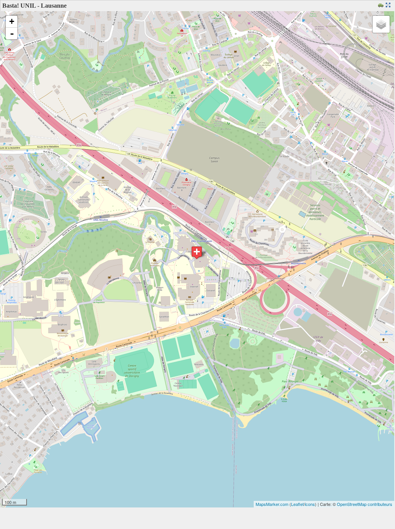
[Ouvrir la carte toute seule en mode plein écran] (389, 5)
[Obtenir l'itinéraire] (381, 5)
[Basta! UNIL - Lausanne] (197, 252)
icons (310, 504)
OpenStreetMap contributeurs (364, 504)
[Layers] (381, 24)
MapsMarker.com (272, 504)
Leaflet (297, 504)
